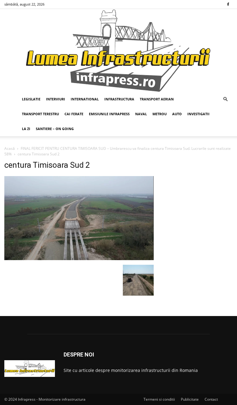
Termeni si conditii (159, 399)
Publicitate (190, 399)
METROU (159, 114)
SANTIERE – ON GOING (55, 128)
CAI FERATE (73, 114)
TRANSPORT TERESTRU (40, 114)
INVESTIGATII (198, 114)
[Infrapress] (118, 50)
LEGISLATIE (31, 99)
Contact (211, 399)
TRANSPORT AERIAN (157, 99)
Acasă (9, 148)
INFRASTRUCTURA (119, 99)
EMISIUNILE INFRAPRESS (109, 114)
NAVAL (141, 114)
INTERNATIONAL (85, 99)
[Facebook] (228, 4)
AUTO (177, 114)
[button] (225, 99)
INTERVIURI (55, 99)
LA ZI (26, 128)
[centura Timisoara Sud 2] (79, 258)
